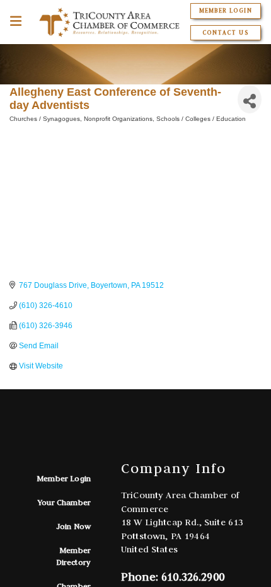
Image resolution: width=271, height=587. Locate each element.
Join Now (73, 526)
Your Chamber (64, 502)
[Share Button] (250, 99)
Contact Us (225, 33)
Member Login (225, 10)
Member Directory (73, 555)
